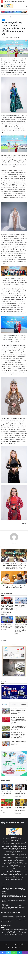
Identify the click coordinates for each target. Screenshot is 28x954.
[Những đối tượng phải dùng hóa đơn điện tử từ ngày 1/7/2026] (7, 619)
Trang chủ (4, 16)
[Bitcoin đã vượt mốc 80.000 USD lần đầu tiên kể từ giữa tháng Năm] (21, 802)
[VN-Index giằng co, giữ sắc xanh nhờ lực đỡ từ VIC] (7, 802)
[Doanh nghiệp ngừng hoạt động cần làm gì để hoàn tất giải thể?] (21, 787)
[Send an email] (7, 37)
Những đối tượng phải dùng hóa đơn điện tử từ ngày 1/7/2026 (6, 626)
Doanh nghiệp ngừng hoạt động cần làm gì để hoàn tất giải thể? (20, 793)
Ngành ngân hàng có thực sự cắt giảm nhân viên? (20, 607)
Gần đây (14, 704)
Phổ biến (4, 704)
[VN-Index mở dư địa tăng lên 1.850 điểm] (7, 787)
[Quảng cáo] (14, 11)
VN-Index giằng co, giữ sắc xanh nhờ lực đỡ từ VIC (15, 1)
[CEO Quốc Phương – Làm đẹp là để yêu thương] (6, 743)
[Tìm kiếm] (26, 6)
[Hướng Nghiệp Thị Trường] (8, 6)
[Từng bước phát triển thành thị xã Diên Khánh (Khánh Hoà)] (6, 728)
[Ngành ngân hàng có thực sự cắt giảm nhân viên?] (21, 600)
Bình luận (23, 704)
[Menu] (2, 6)
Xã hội (9, 16)
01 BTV (5, 37)
